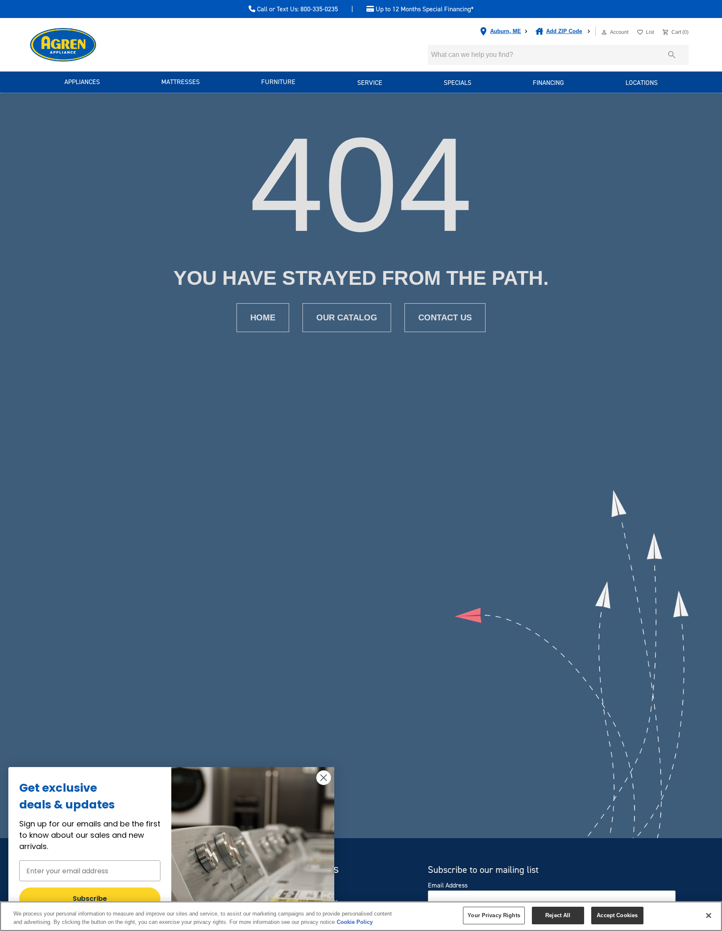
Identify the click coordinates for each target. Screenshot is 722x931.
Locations (641, 82)
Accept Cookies (617, 915)
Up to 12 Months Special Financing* (424, 9)
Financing (548, 82)
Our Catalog (346, 317)
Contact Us (445, 317)
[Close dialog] (323, 777)
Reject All (557, 915)
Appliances (82, 81)
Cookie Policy (355, 922)
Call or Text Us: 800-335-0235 (296, 9)
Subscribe (90, 898)
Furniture (278, 81)
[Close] (708, 915)
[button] (604, 32)
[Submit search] (671, 54)
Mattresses (180, 81)
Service (369, 82)
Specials (457, 82)
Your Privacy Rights (494, 915)
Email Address (448, 885)
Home (262, 317)
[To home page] (78, 44)
